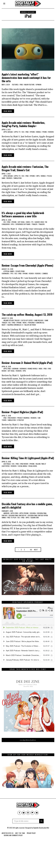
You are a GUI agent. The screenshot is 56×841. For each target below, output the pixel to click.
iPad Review (12, 418)
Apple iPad (7, 368)
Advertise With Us (7, 833)
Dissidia (33, 513)
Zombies (45, 273)
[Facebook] (19, 813)
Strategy (20, 420)
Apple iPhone (24, 513)
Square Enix (35, 517)
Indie (40, 368)
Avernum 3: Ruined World (28, 368)
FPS (12, 273)
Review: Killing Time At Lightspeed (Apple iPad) (28, 458)
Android (6, 513)
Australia (7, 464)
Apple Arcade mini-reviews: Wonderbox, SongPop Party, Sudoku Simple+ (23, 124)
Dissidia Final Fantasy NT (17, 515)
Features (15, 84)
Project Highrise (23, 418)
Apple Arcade (8, 132)
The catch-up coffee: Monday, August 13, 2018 (27, 314)
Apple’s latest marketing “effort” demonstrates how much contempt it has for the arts (26, 77)
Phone (44, 132)
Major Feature (29, 84)
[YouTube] (24, 813)
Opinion (38, 84)
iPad (21, 84)
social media (22, 466)
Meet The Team (20, 833)
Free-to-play (11, 517)
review (31, 273)
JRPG (38, 176)
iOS (23, 132)
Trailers (42, 224)
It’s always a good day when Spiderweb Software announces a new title (23, 214)
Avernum (15, 368)
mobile (38, 132)
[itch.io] (28, 813)
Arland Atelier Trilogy (12, 320)
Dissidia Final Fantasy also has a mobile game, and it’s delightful (27, 505)
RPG (12, 224)
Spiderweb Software (22, 224)
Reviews (51, 132)
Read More (8, 111)
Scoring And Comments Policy (13, 835)
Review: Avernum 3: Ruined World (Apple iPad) (27, 363)
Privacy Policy (31, 833)
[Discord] (37, 813)
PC (32, 222)
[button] (41, 821)
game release (38, 320)
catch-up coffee (27, 320)
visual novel (32, 466)
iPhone (32, 132)
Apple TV (17, 132)
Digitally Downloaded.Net (41, 828)
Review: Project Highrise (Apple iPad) (22, 412)
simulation (17, 178)
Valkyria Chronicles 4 (15, 325)
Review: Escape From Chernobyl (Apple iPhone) (27, 265)
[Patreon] (32, 813)
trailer (34, 224)
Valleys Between (30, 325)
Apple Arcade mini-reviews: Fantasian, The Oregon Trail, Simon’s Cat (25, 168)
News (28, 222)
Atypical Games (9, 271)
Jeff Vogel (21, 222)
